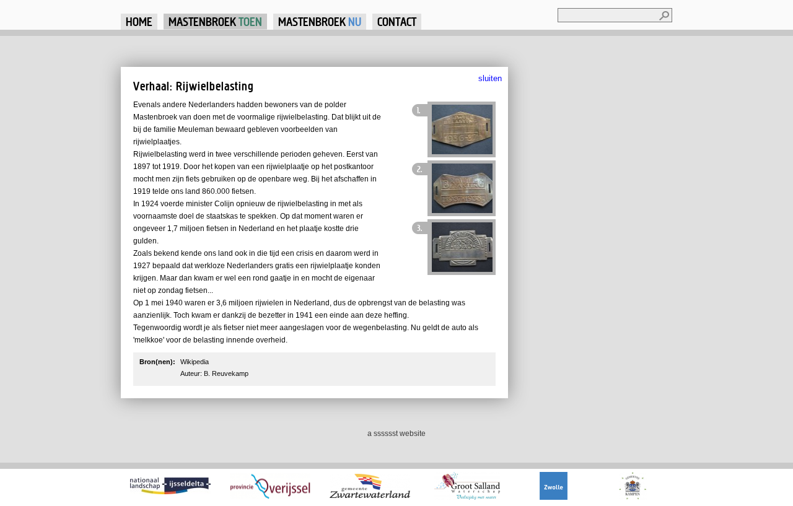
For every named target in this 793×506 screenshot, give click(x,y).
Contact (396, 21)
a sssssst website (396, 433)
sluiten (490, 78)
